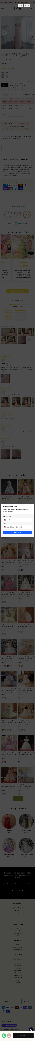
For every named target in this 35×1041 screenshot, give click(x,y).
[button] (20, 5)
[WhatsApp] (4, 1035)
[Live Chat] (9, 1035)
